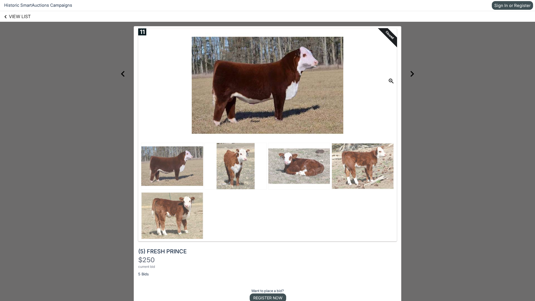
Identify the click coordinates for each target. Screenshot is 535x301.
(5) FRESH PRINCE (162, 251)
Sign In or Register (512, 5)
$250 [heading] (146, 260)
